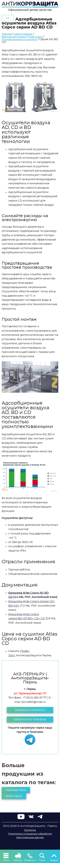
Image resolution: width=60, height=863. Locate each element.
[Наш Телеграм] (30, 744)
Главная (6, 34)
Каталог (18, 860)
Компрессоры (16, 790)
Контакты (30, 830)
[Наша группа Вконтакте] (31, 818)
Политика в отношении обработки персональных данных (30, 836)
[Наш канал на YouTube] (21, 818)
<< (7, 18)
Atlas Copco (35, 37)
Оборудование (23, 34)
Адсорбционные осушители (19, 39)
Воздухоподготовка (14, 37)
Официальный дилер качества (30, 10)
